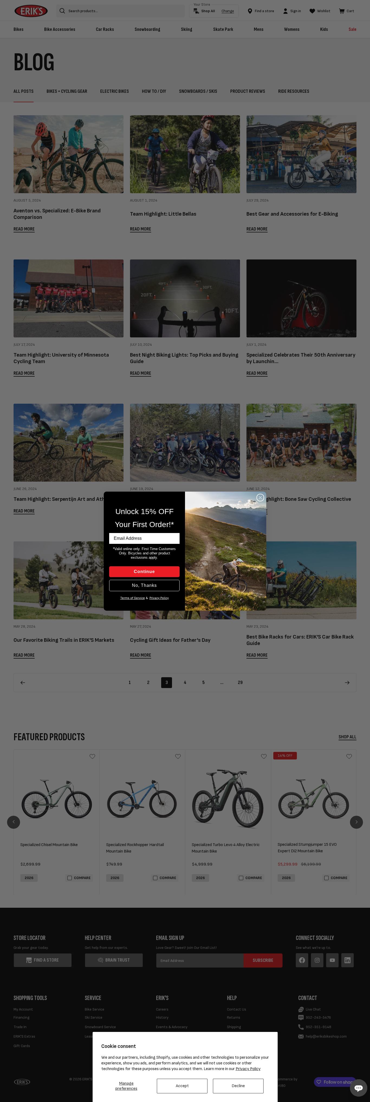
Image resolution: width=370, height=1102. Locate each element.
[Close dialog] (260, 497)
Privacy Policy (248, 1068)
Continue (144, 571)
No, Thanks (144, 585)
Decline (238, 1085)
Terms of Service (132, 598)
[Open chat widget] (358, 1088)
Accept (182, 1085)
